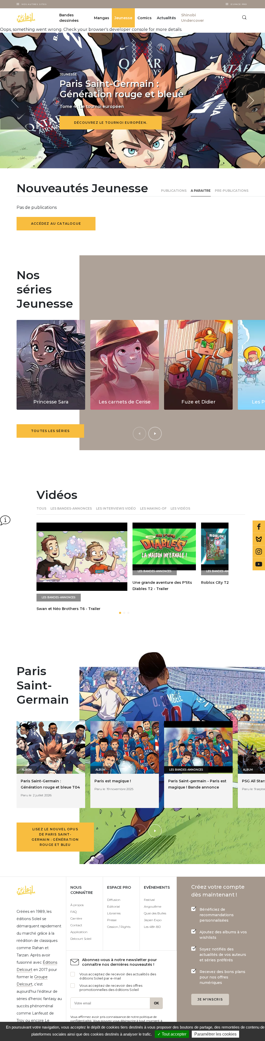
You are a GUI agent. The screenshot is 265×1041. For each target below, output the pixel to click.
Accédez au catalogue (56, 223)
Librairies (114, 913)
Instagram (259, 551)
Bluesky (259, 539)
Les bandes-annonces (71, 508)
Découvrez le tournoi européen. (110, 123)
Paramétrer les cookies (215, 1034)
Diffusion (113, 900)
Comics (144, 18)
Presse (111, 920)
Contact (76, 925)
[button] (120, 162)
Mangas (101, 18)
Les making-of (153, 508)
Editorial (113, 906)
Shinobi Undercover (192, 18)
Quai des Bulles (155, 913)
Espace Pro (239, 4)
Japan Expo (152, 920)
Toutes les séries (50, 431)
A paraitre (201, 191)
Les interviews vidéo (116, 508)
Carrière (76, 918)
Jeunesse (123, 18)
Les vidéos (180, 508)
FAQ (73, 912)
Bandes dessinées (69, 18)
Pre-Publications (231, 191)
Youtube (259, 564)
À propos (77, 905)
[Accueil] (32, 17)
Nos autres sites (34, 4)
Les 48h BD (152, 927)
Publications (174, 191)
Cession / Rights (118, 927)
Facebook (259, 526)
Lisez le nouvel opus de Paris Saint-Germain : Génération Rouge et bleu (55, 837)
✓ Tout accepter (171, 1034)
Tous (41, 508)
